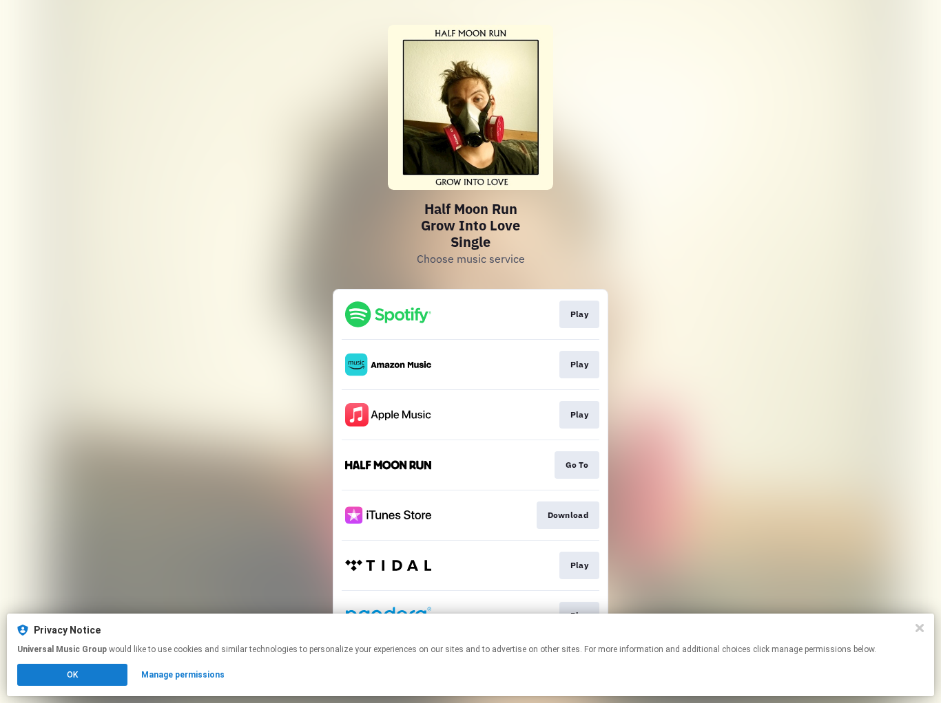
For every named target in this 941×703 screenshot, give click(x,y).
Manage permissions (183, 675)
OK (72, 675)
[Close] (920, 628)
